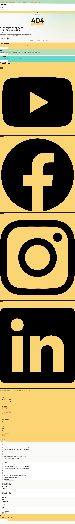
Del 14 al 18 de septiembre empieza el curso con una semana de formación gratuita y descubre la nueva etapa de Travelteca (21, 2)
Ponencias (4, 404)
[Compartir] (5, 522)
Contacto (4, 430)
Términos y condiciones (26, 390)
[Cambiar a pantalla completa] (3, 522)
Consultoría (4, 406)
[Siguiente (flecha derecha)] (3, 523)
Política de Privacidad (14, 390)
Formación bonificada (6, 417)
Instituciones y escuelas (7, 401)
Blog (3, 426)
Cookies (19, 390)
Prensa (3, 423)
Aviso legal (8, 390)
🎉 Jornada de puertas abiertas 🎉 (6, 0)
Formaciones (4, 392)
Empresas (4, 397)
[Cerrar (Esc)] (7, 522)
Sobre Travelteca (5, 419)
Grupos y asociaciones (6, 399)
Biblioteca (4, 428)
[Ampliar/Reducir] (1, 522)
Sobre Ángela (4, 421)
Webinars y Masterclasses (7, 395)
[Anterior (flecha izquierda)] (1, 523)
